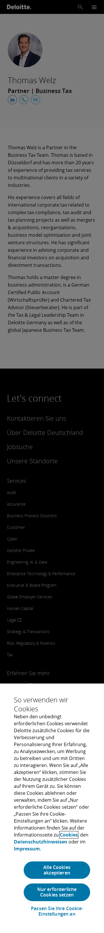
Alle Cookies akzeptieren (56, 870)
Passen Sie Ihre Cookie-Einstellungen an (57, 911)
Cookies (69, 835)
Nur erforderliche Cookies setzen (57, 892)
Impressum (27, 848)
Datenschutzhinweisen (40, 842)
